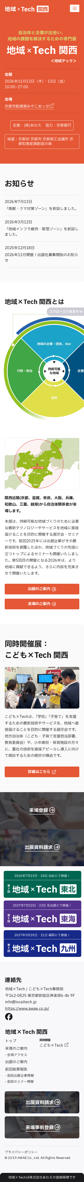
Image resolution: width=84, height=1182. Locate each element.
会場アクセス (17, 1054)
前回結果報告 (16, 1069)
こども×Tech (51, 1045)
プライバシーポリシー (21, 1152)
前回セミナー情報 (20, 1081)
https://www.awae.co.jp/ (27, 1008)
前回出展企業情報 (20, 1075)
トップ (10, 1041)
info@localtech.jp (21, 1002)
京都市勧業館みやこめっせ (27, 106)
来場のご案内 (16, 1048)
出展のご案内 (16, 1062)
